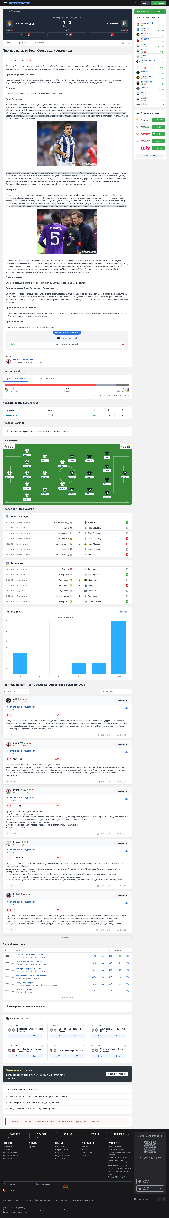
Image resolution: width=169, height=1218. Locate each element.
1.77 (118, 1036)
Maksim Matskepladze (23, 360)
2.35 (9, 858)
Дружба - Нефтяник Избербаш (29, 955)
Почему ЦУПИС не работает (118, 1177)
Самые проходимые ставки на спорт (119, 1173)
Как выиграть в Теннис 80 (118, 1163)
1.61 (58, 1036)
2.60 (58, 1056)
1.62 (29, 60)
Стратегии (59, 1153)
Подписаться (121, 700)
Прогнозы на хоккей (10, 1159)
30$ (51, 415)
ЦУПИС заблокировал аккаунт (119, 1169)
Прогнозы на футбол (10, 1153)
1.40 (94, 963)
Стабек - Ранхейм (24, 990)
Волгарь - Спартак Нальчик (28, 969)
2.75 (94, 977)
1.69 (9, 759)
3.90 (102, 956)
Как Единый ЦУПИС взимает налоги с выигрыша (119, 1159)
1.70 (94, 956)
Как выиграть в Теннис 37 (118, 1166)
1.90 (100, 1056)
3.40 (102, 977)
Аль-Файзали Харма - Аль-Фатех (31, 976)
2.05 (34, 1036)
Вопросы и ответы (62, 1150)
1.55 (94, 415)
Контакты (85, 1156)
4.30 (110, 970)
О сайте (85, 1147)
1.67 (94, 970)
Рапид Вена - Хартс (24, 983)
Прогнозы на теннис (10, 1156)
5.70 (110, 984)
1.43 (34, 1056)
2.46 (110, 977)
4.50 (102, 963)
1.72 (16, 1036)
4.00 (108, 415)
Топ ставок (7, 1150)
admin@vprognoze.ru (85, 1200)
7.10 (122, 415)
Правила (85, 1150)
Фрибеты (32, 1147)
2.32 (76, 1036)
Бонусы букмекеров (63, 1156)
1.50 (76, 1056)
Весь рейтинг (150, 155)
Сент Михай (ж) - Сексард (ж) (29, 962)
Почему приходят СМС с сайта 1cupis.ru (119, 1153)
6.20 (110, 963)
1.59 (9, 806)
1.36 (94, 991)
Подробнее (11, 1078)
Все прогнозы (8, 1147)
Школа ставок (60, 1147)
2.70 (16, 1056)
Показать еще (67, 997)
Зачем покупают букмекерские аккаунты (117, 1148)
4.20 (110, 956)
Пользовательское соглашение (15, 1212)
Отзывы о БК (60, 1159)
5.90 (110, 991)
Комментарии (87, 1153)
